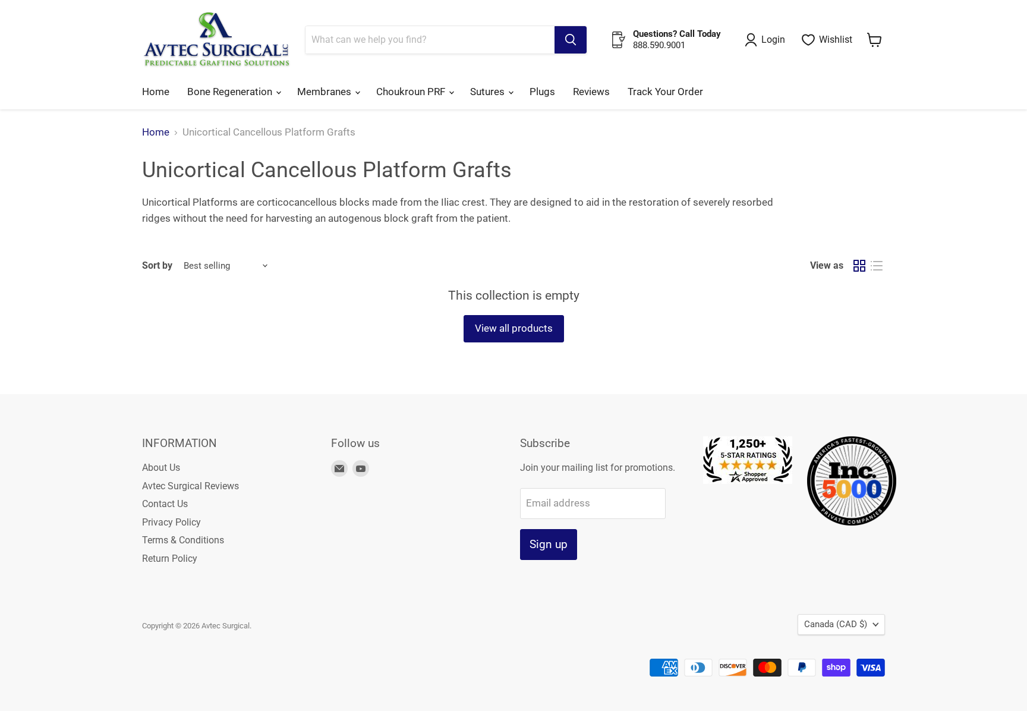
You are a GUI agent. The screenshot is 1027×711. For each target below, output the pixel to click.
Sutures (488, 91)
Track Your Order (665, 91)
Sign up (549, 544)
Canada (835, 624)
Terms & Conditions (183, 540)
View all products (514, 328)
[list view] (877, 266)
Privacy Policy (171, 522)
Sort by (157, 265)
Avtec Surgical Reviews (190, 486)
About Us (161, 467)
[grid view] (859, 266)
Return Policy (169, 558)
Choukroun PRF (412, 91)
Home (155, 91)
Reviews (591, 91)
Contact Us (165, 503)
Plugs (542, 91)
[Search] (571, 40)
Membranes (325, 91)
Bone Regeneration (231, 91)
